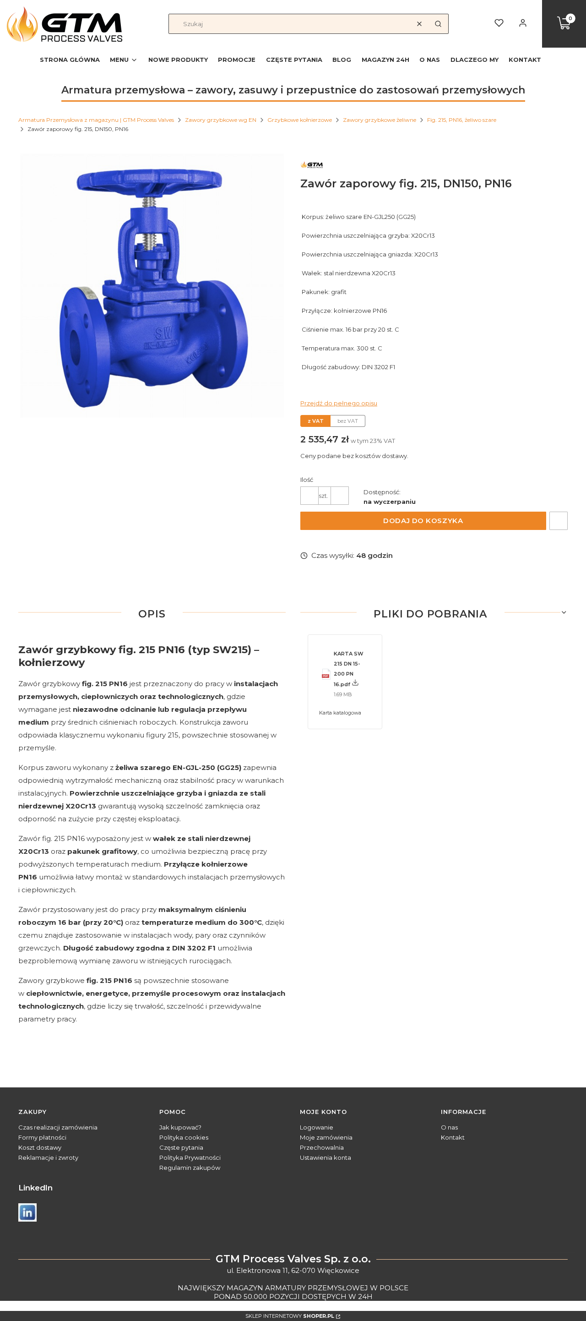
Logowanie (316, 1127)
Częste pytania (181, 1147)
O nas (449, 1127)
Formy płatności (42, 1137)
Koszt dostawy (39, 1147)
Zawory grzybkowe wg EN (220, 119)
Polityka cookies (183, 1137)
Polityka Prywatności (190, 1157)
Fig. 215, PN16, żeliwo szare (461, 119)
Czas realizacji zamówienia (58, 1127)
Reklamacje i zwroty (48, 1157)
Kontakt (453, 1137)
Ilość (306, 479)
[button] (438, 24)
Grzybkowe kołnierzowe (299, 119)
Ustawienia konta (325, 1157)
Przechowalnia (322, 1147)
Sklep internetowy (289, 1316)
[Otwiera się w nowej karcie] (27, 1212)
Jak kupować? (180, 1127)
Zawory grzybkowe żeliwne (379, 119)
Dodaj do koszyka (423, 520)
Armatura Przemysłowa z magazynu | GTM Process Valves (96, 119)
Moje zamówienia (326, 1137)
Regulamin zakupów (189, 1167)
